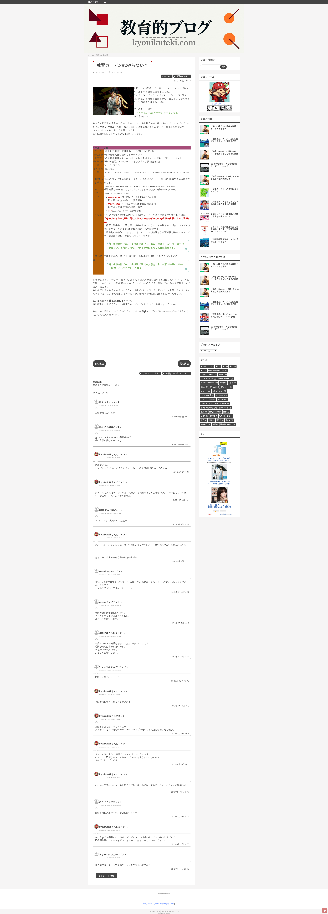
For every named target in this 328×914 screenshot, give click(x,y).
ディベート (225, 387)
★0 (202, 366)
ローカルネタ (205, 403)
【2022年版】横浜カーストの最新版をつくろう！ (224, 240)
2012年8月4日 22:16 (180, 623)
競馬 (202, 412)
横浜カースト (223, 408)
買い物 (228, 420)
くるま (230, 383)
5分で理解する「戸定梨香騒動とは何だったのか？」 (224, 165)
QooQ (168, 913)
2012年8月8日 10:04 (180, 681)
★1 (209, 366)
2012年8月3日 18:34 (180, 524)
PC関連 (221, 374)
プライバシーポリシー (164, 903)
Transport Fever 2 (224, 379)
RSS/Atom (147, 903)
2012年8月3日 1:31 (181, 500)
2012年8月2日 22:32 (180, 444)
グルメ (203, 387)
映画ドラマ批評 (220, 403)
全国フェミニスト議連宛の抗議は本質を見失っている (224, 215)
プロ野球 (220, 399)
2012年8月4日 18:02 (180, 592)
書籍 (228, 416)
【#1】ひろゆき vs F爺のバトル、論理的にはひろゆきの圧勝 (224, 152)
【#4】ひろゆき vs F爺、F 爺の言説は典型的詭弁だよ (225, 177)
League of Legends (207, 374)
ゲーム (103, 2)
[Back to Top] (324, 910)
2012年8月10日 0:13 (180, 706)
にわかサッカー (217, 391)
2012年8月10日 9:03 (180, 816)
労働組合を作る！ (226, 424)
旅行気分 (204, 424)
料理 (214, 424)
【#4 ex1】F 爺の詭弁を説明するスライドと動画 (224, 127)
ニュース (204, 391)
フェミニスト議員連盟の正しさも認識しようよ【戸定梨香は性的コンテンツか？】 (224, 229)
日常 (218, 420)
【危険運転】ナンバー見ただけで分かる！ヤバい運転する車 (224, 140)
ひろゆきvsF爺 (206, 395)
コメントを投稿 (106, 876)
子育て (203, 416)
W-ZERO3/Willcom (207, 383)
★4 (231, 366)
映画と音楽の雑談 (207, 408)
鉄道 (210, 420)
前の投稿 (184, 363)
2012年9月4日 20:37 (180, 869)
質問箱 (212, 416)
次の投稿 (99, 363)
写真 (221, 416)
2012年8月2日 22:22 (180, 417)
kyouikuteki (105, 454)
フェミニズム (220, 395)
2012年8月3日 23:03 (180, 561)
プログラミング (206, 399)
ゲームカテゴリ (150, 373)
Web (221, 383)
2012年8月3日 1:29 (180, 472)
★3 (224, 366)
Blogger (167, 893)
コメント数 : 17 (182, 80)
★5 (202, 370)
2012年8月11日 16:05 (180, 844)
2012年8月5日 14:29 (180, 656)
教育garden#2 (182, 76)
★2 (217, 366)
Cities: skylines (213, 370)
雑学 (225, 412)
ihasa (101, 510)
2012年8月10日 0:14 (180, 733)
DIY (223, 370)
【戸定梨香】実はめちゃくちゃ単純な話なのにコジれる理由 (224, 202)
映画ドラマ (93, 2)
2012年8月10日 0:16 (180, 792)
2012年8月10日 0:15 (180, 764)
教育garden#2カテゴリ (177, 373)
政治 (202, 420)
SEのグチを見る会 (207, 379)
